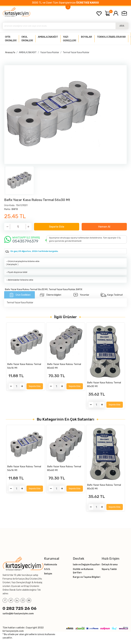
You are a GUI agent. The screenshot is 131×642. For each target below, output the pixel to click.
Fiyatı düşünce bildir (16, 272)
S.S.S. (47, 569)
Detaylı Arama (110, 564)
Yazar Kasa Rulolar (49, 52)
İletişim (48, 573)
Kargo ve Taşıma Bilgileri (86, 577)
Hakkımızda (50, 564)
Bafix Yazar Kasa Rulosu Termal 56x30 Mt (26, 289)
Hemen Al (104, 226)
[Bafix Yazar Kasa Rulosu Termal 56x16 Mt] (25, 342)
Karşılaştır (12, 264)
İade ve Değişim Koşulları (86, 564)
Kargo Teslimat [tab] (115, 295)
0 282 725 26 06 (20, 608)
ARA (121, 26)
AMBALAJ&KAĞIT (28, 52)
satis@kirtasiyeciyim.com (18, 613)
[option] (65, 115)
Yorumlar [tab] (84, 295)
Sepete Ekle (56, 226)
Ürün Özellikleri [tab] (23, 295)
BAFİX (15, 209)
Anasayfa (10, 52)
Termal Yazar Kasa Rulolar (76, 52)
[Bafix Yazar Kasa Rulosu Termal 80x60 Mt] (65, 342)
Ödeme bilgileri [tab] (53, 295)
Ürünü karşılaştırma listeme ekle (22, 261)
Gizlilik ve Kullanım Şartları (83, 571)
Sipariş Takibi (109, 569)
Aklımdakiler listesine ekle (19, 280)
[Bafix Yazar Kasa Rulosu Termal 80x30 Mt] (105, 351)
